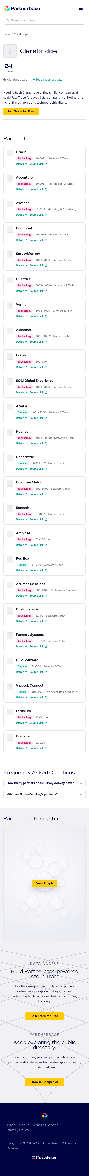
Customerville (27, 609)
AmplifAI (23, 533)
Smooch (22, 508)
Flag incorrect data (49, 79)
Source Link (37, 164)
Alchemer (23, 330)
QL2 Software (27, 660)
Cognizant (24, 228)
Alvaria (21, 406)
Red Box (22, 558)
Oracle (21, 152)
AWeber (22, 203)
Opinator (23, 736)
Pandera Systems (30, 635)
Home (6, 34)
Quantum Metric (29, 482)
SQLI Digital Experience (34, 380)
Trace (11, 1125)
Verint (21, 304)
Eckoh (21, 355)
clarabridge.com (18, 79)
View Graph (44, 883)
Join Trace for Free (21, 111)
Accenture (24, 177)
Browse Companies (44, 1082)
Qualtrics (23, 279)
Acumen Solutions (30, 584)
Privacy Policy (18, 1130)
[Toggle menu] (81, 8)
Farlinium (23, 711)
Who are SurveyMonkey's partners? (32, 794)
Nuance (22, 431)
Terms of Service (45, 1125)
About (24, 1125)
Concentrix (25, 457)
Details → (21, 164)
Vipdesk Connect (29, 685)
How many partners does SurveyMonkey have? (40, 783)
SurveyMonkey (28, 253)
